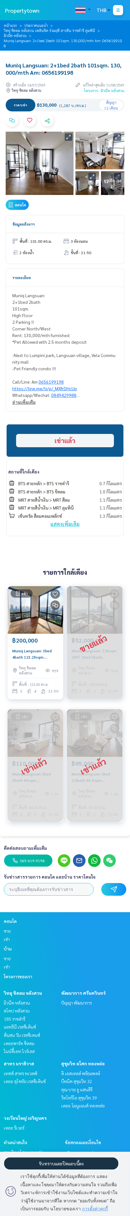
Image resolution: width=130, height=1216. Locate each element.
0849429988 (63, 395)
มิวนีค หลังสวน (15, 35)
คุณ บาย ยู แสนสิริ (76, 1089)
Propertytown (22, 10)
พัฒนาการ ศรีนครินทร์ (83, 993)
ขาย (7, 931)
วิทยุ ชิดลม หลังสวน (23, 993)
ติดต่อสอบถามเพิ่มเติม (25, 848)
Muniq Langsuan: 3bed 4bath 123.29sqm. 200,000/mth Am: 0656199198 (32, 654)
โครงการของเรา (18, 976)
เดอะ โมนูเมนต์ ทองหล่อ (83, 1105)
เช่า (7, 939)
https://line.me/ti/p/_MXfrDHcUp (44, 388)
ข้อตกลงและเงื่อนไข (83, 1142)
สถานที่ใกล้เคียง (23, 471)
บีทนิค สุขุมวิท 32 (76, 1081)
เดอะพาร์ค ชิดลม (19, 1043)
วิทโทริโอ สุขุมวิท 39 (79, 1097)
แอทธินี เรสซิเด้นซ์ (20, 1027)
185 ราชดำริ (14, 1019)
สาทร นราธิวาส (19, 1063)
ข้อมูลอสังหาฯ (23, 224)
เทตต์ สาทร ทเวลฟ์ (20, 1073)
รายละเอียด (21, 277)
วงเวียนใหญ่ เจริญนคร (25, 1118)
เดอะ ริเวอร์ (14, 1128)
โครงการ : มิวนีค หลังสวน (104, 90)
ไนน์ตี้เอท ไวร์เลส (19, 1051)
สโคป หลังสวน (17, 1010)
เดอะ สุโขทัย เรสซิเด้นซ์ (25, 1081)
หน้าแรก (10, 25)
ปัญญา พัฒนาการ (76, 1003)
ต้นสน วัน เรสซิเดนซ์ (22, 1035)
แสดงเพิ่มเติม (65, 524)
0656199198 (51, 382)
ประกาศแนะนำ (36, 25)
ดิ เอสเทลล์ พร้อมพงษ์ (80, 1073)
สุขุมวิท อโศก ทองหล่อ (83, 1063)
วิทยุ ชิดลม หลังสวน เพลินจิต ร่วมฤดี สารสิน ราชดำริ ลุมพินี (49, 30)
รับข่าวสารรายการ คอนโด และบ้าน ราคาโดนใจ (50, 877)
